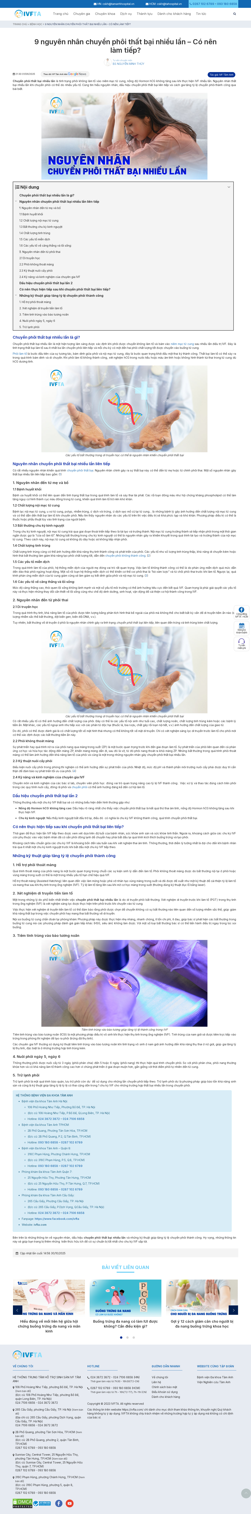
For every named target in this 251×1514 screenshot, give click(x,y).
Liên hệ (156, 1382)
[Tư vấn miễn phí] (241, 641)
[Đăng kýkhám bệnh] (241, 626)
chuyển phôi (79, 787)
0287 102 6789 (203, 3)
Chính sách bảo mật (164, 1387)
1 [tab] (121, 1337)
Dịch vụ (126, 14)
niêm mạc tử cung (182, 343)
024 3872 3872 (49, 1119)
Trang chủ (60, 14)
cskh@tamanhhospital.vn (118, 3)
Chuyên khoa (105, 14)
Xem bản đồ (23, 1391)
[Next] (233, 1310)
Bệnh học (36, 24)
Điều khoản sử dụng (165, 1392)
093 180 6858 (227, 3)
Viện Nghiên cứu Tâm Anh (213, 1382)
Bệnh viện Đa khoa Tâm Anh (215, 1377)
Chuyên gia (81, 14)
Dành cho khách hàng (174, 14)
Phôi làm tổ (20, 353)
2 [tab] (127, 1337)
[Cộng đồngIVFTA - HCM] (241, 610)
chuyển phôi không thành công (125, 555)
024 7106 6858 (74, 1119)
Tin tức (201, 14)
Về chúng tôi (160, 1377)
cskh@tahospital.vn (169, 3)
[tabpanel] (49, 1306)
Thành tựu (144, 14)
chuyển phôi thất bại (80, 470)
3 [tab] (134, 1337)
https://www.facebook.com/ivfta (57, 1218)
